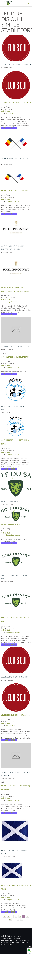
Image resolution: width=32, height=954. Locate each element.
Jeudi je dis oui (11, 113)
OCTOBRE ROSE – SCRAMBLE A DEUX (15, 347)
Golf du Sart (5, 111)
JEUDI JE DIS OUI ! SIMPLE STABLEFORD (16, 65)
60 (10, 919)
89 (18, 919)
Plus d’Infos (9, 128)
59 (27, 916)
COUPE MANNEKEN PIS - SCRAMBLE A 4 (15, 191)
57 (20, 916)
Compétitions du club (13, 201)
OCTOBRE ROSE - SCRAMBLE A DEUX (15, 357)
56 (16, 916)
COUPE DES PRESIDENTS (10, 501)
